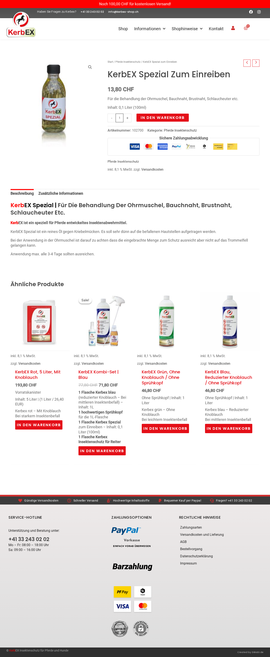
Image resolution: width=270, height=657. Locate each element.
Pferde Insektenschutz (127, 61)
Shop (123, 28)
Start (110, 61)
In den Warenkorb (163, 117)
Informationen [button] (147, 28)
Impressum (188, 563)
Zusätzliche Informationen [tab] (60, 193)
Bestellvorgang (191, 549)
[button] (90, 67)
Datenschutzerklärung (196, 556)
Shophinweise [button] (185, 28)
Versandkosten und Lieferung (202, 535)
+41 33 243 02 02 (28, 539)
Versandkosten (152, 169)
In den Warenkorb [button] (39, 424)
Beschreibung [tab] (22, 193)
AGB (183, 542)
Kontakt (216, 28)
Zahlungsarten (191, 527)
